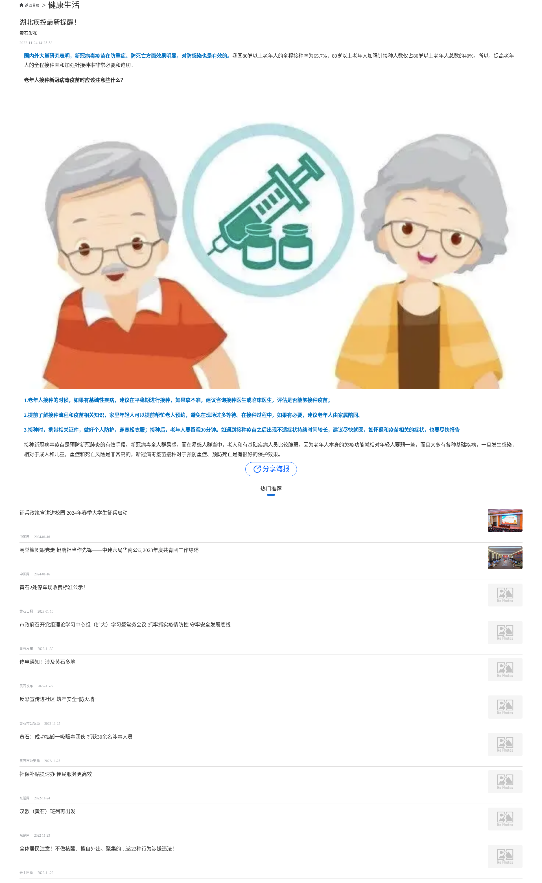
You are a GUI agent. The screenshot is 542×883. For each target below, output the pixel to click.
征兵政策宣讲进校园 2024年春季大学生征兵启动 (73, 513)
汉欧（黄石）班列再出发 (47, 811)
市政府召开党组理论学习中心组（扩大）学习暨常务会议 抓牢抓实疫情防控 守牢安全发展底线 (125, 625)
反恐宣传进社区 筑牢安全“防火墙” (58, 699)
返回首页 (32, 5)
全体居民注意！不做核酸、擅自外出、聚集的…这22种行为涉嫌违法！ (98, 849)
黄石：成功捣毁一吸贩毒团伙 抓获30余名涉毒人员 (76, 737)
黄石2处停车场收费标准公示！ (53, 587)
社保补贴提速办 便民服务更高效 (55, 774)
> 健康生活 (60, 5)
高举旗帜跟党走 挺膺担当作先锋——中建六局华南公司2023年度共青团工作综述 (109, 550)
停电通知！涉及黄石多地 (47, 662)
